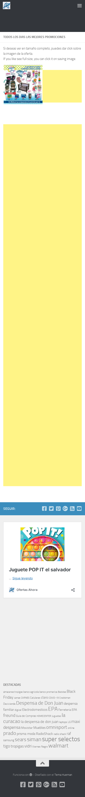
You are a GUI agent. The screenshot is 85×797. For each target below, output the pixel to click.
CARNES (25, 697)
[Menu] (79, 5)
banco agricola (31, 691)
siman (34, 739)
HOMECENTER (44, 715)
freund (9, 715)
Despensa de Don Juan (39, 703)
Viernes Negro (40, 746)
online (71, 727)
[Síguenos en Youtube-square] (79, 508)
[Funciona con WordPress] (30, 774)
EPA (53, 709)
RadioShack (44, 734)
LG (69, 722)
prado (9, 733)
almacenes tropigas (13, 692)
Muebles (39, 728)
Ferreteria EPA (67, 710)
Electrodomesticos (35, 710)
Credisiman (64, 697)
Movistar (27, 728)
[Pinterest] (58, 508)
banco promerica (48, 691)
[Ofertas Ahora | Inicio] (8, 5)
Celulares (35, 697)
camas (17, 697)
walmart (58, 745)
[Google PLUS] (65, 508)
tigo (6, 746)
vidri (28, 746)
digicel (18, 709)
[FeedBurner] (72, 508)
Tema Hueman (63, 774)
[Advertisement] (42, 20)
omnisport (56, 727)
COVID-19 (54, 697)
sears (20, 739)
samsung (8, 740)
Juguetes (56, 715)
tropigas (17, 746)
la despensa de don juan (39, 721)
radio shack (60, 734)
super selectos (61, 739)
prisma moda (26, 734)
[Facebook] (44, 508)
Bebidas (62, 692)
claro (44, 697)
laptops (63, 722)
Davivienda (9, 703)
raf (69, 733)
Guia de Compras (26, 715)
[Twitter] (51, 508)
